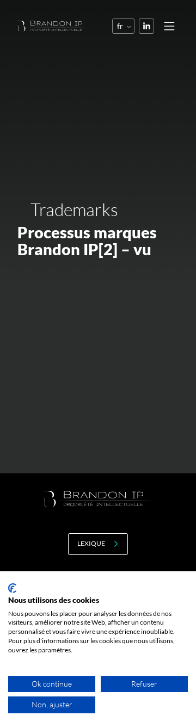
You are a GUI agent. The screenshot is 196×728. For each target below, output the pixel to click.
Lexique (91, 543)
